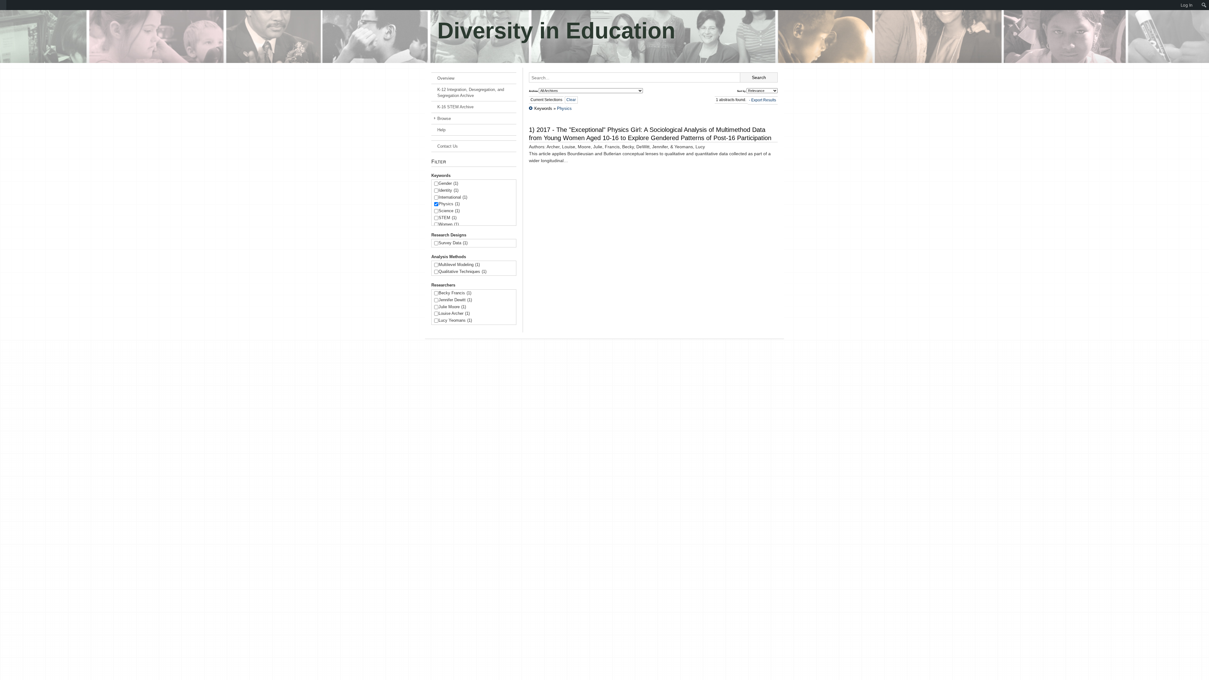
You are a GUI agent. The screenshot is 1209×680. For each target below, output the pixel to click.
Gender (448, 183)
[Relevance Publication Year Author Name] (762, 90)
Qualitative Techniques (462, 271)
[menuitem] (3, 5)
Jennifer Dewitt (455, 300)
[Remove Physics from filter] (530, 108)
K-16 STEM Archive (455, 107)
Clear (571, 100)
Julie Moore (452, 306)
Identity (448, 190)
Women (449, 224)
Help (441, 130)
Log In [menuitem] (1187, 5)
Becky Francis (455, 293)
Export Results (763, 100)
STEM (448, 217)
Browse (444, 118)
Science (449, 210)
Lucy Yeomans (455, 320)
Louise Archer (454, 313)
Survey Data (453, 243)
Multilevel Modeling (459, 264)
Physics (449, 203)
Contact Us (447, 146)
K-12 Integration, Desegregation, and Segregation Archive (470, 92)
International (453, 197)
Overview (445, 78)
